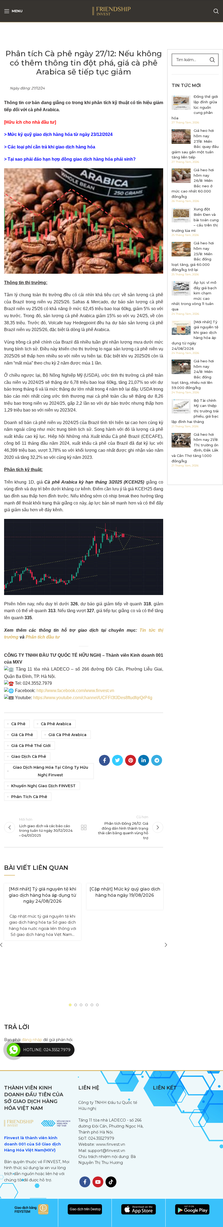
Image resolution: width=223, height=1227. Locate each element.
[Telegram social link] (156, 760)
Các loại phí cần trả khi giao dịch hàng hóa (51, 147)
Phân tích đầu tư (43, 637)
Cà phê (18, 723)
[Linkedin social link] (143, 760)
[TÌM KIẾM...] (212, 60)
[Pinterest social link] (130, 760)
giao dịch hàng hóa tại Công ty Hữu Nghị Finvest (50, 771)
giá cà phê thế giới (31, 745)
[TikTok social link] (111, 1181)
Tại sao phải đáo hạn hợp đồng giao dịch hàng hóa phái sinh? (72, 159)
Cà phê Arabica (56, 723)
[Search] (216, 11)
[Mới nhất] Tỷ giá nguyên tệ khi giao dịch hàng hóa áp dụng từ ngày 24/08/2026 (42, 895)
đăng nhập (32, 1039)
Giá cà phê (22, 734)
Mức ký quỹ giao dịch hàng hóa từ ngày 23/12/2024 (60, 134)
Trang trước (84, 827)
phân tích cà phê (29, 796)
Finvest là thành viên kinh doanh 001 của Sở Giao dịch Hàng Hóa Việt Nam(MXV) (32, 1144)
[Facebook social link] (104, 760)
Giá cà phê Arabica (67, 734)
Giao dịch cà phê (28, 756)
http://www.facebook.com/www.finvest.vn (75, 690)
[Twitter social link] (117, 760)
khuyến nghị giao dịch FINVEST (43, 785)
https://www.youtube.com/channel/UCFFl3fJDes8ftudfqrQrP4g (92, 697)
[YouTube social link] (97, 1181)
